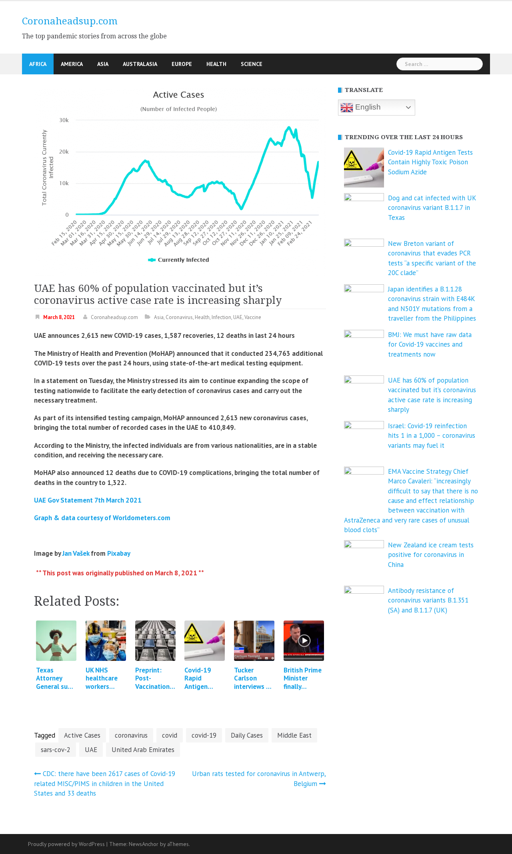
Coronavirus (179, 317)
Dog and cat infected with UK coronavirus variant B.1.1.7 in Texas (432, 208)
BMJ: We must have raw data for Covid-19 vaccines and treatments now (430, 344)
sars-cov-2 (55, 749)
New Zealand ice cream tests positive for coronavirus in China (431, 555)
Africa (37, 64)
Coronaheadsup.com (70, 21)
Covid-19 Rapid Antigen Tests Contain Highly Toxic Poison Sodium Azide (430, 162)
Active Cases (82, 735)
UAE (237, 317)
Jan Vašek (75, 553)
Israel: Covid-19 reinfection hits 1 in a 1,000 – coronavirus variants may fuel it (431, 435)
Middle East (294, 735)
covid (169, 735)
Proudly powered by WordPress (66, 844)
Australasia (140, 64)
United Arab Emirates (143, 749)
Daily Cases (247, 735)
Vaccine (252, 317)
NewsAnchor (143, 844)
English (367, 107)
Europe (182, 64)
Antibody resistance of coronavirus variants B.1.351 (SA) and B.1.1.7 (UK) (428, 600)
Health (216, 64)
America (72, 64)
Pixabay (118, 553)
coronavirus (131, 735)
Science (251, 64)
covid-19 (204, 735)
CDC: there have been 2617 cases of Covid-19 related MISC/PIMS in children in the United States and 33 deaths (104, 783)
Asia (102, 64)
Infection (221, 317)
